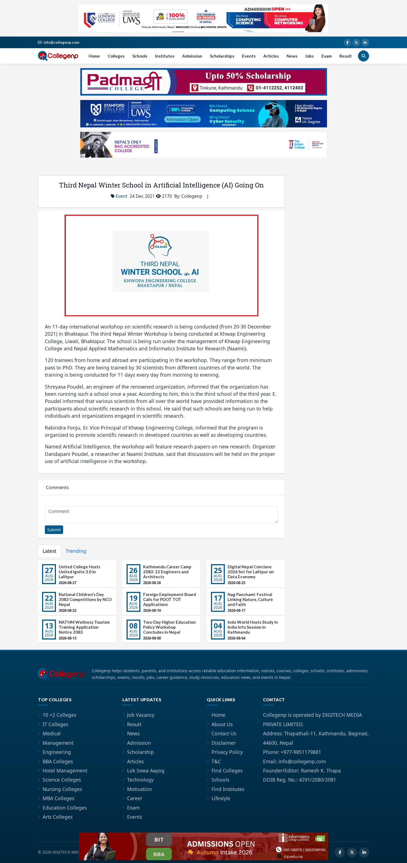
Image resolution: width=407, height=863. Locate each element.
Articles (271, 55)
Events (249, 55)
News (292, 55)
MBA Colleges (58, 798)
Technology (140, 779)
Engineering (57, 752)
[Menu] (208, 196)
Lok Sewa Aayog (145, 770)
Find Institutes (228, 789)
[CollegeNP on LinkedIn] (365, 43)
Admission (192, 55)
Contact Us (224, 733)
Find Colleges (227, 770)
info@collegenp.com (61, 42)
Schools (139, 55)
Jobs (309, 55)
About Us (222, 724)
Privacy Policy (227, 752)
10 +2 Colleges (59, 715)
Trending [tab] (76, 551)
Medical (52, 733)
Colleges (116, 55)
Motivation (139, 789)
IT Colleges (55, 724)
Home (94, 55)
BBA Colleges (58, 761)
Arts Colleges (58, 816)
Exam (326, 55)
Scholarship (140, 752)
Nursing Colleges (62, 789)
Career (134, 798)
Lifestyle (221, 798)
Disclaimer (224, 742)
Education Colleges (65, 807)
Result (345, 55)
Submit (54, 529)
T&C (216, 761)
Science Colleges (62, 779)
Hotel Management (65, 770)
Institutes (164, 55)
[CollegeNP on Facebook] (347, 43)
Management (58, 742)
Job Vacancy (140, 715)
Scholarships (222, 55)
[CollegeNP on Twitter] (356, 43)
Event (121, 196)
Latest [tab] (49, 551)
